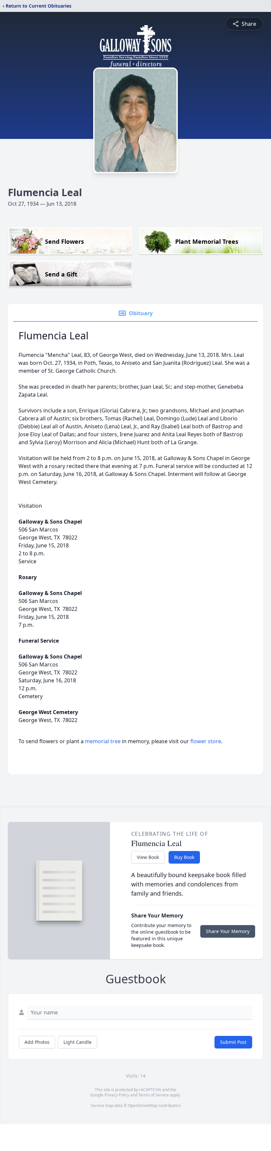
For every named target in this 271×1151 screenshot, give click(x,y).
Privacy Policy (116, 1095)
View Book (148, 857)
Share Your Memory (228, 931)
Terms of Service (153, 1095)
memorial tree (103, 741)
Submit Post (233, 1042)
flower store (205, 741)
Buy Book (184, 857)
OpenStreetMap (142, 1105)
